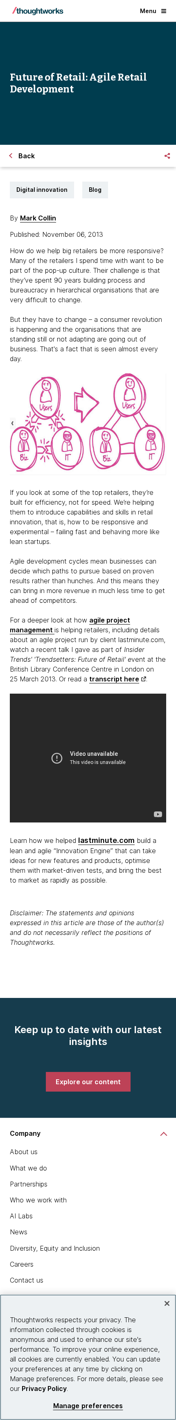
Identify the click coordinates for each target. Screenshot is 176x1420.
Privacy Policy (44, 1388)
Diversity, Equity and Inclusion (55, 1248)
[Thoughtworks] (37, 11)
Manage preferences (88, 1406)
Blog (95, 189)
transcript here (114, 679)
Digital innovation (42, 189)
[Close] (167, 1303)
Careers (22, 1264)
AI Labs (21, 1216)
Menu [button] (148, 10)
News (18, 1232)
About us (24, 1152)
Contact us (26, 1280)
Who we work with (38, 1200)
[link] (88, 1082)
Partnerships (28, 1184)
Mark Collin (38, 218)
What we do (28, 1168)
